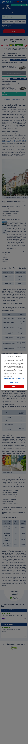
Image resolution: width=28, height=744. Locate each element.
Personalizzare (14, 382)
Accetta (14, 386)
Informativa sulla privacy (9, 378)
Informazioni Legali (20, 378)
